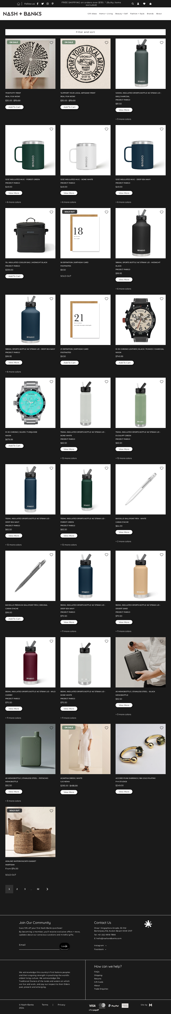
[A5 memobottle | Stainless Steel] (141, 662)
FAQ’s (96, 972)
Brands (150, 14)
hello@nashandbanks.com (109, 938)
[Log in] (138, 3)
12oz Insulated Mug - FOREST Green (22, 179)
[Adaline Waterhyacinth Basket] (30, 832)
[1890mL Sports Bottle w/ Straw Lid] (141, 233)
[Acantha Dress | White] (85, 749)
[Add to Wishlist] (51, 43)
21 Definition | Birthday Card (74, 349)
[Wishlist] (144, 4)
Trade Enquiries (101, 989)
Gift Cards (98, 982)
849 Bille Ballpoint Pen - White (131, 518)
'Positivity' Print (13, 93)
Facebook (99, 949)
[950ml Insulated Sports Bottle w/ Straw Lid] (85, 576)
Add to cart (14, 107)
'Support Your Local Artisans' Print (77, 93)
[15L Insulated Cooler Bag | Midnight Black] (30, 233)
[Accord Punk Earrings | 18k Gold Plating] (141, 749)
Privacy (61, 1004)
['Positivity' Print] (30, 64)
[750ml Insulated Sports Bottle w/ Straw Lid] (85, 403)
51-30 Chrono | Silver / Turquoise (21, 432)
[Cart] (151, 3)
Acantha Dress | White (71, 778)
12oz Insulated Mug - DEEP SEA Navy (133, 179)
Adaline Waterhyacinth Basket (20, 861)
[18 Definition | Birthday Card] (85, 233)
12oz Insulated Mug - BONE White (76, 179)
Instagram (99, 945)
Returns (97, 978)
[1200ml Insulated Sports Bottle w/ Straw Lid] (141, 64)
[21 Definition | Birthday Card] (85, 320)
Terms (45, 1004)
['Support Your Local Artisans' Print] (85, 64)
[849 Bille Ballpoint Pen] (141, 489)
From (11, 868)
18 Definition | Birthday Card (74, 262)
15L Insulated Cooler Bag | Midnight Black (26, 262)
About (97, 985)
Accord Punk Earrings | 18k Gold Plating (136, 778)
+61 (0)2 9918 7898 (107, 935)
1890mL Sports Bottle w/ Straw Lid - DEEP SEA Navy (30, 349)
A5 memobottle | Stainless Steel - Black (135, 691)
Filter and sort (85, 32)
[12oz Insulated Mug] (30, 150)
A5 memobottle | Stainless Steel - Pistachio (26, 778)
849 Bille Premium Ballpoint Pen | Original (26, 605)
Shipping (98, 975)
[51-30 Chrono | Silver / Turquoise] (30, 403)
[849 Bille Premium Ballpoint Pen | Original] (30, 576)
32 (38, 889)
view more (124, 110)
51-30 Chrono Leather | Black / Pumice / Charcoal (140, 349)
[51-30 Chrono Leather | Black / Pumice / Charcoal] (141, 320)
